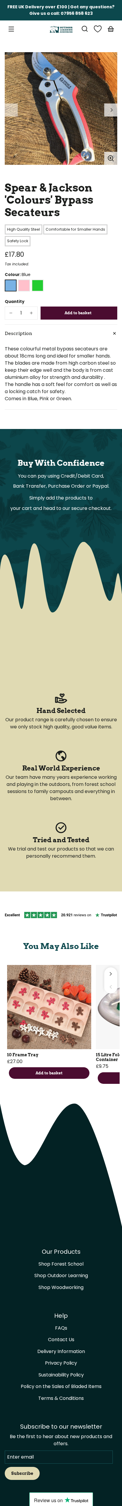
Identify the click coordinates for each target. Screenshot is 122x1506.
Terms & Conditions (61, 1398)
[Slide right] (110, 110)
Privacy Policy (61, 1363)
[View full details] (49, 1007)
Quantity (15, 301)
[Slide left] (11, 110)
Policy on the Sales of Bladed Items (61, 1386)
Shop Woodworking (61, 1287)
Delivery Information (61, 1351)
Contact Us (61, 1339)
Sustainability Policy (61, 1374)
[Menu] (11, 28)
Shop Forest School (61, 1264)
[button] (84, 28)
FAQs (61, 1328)
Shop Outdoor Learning (61, 1275)
